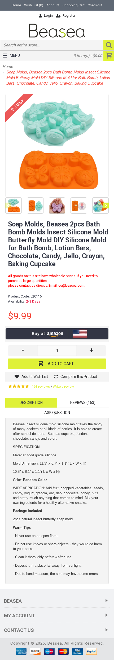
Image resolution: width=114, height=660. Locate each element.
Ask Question (57, 412)
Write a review (63, 386)
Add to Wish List (34, 376)
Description (31, 402)
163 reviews (41, 386)
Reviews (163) (82, 402)
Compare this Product (78, 376)
